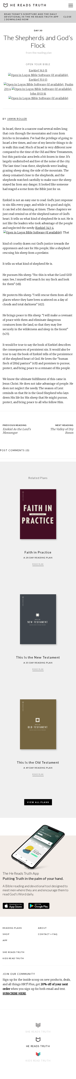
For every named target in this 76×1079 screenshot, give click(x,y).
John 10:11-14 (38, 93)
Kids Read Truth (13, 958)
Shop (6, 934)
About (42, 928)
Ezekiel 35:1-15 (38, 79)
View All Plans (38, 802)
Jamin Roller (17, 118)
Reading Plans (12, 928)
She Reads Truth (14, 952)
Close (67, 16)
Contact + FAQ (48, 934)
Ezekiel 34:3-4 (45, 228)
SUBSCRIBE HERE (14, 993)
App (5, 940)
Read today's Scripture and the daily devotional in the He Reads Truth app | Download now (31, 17)
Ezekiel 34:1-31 (38, 70)
